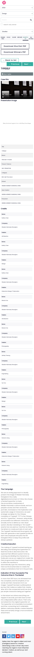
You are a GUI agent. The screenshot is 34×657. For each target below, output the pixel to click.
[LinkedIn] (13, 636)
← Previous (14, 64)
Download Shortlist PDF (15, 46)
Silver (14, 37)
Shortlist (25, 38)
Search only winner (10, 25)
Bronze (19, 37)
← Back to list (10, 60)
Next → (27, 64)
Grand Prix (3, 38)
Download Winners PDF (15, 52)
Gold (8, 37)
